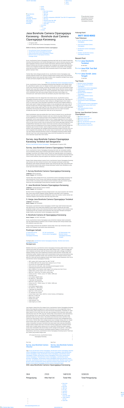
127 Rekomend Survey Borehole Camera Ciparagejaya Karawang (32, 234)
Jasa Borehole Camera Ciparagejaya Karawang (40, 51)
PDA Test (46, 19)
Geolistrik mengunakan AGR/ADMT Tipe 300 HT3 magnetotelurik (59, 17)
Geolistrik (65, 391)
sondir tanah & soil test (49, 22)
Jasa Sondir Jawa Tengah (88, 75)
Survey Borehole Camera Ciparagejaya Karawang (40, 50)
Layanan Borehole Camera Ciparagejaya (87, 103)
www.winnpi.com (58, 407)
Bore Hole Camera (48, 11)
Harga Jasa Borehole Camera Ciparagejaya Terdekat (41, 53)
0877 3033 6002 (86, 35)
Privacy (67, 4)
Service (43, 9)
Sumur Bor (46, 23)
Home (42, 6)
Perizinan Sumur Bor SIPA (50, 20)
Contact (43, 29)
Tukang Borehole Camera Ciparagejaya (87, 88)
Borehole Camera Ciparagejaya (85, 83)
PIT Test (46, 15)
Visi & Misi (43, 25)
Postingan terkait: (33, 56)
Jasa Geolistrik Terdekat (87, 62)
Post (42, 26)
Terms (67, 2)
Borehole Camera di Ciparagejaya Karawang (39, 54)
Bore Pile (46, 12)
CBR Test (46, 14)
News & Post (69, 0)
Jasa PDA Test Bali (89, 68)
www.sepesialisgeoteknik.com (32, 405)
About (42, 8)
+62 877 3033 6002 (31, 0)
